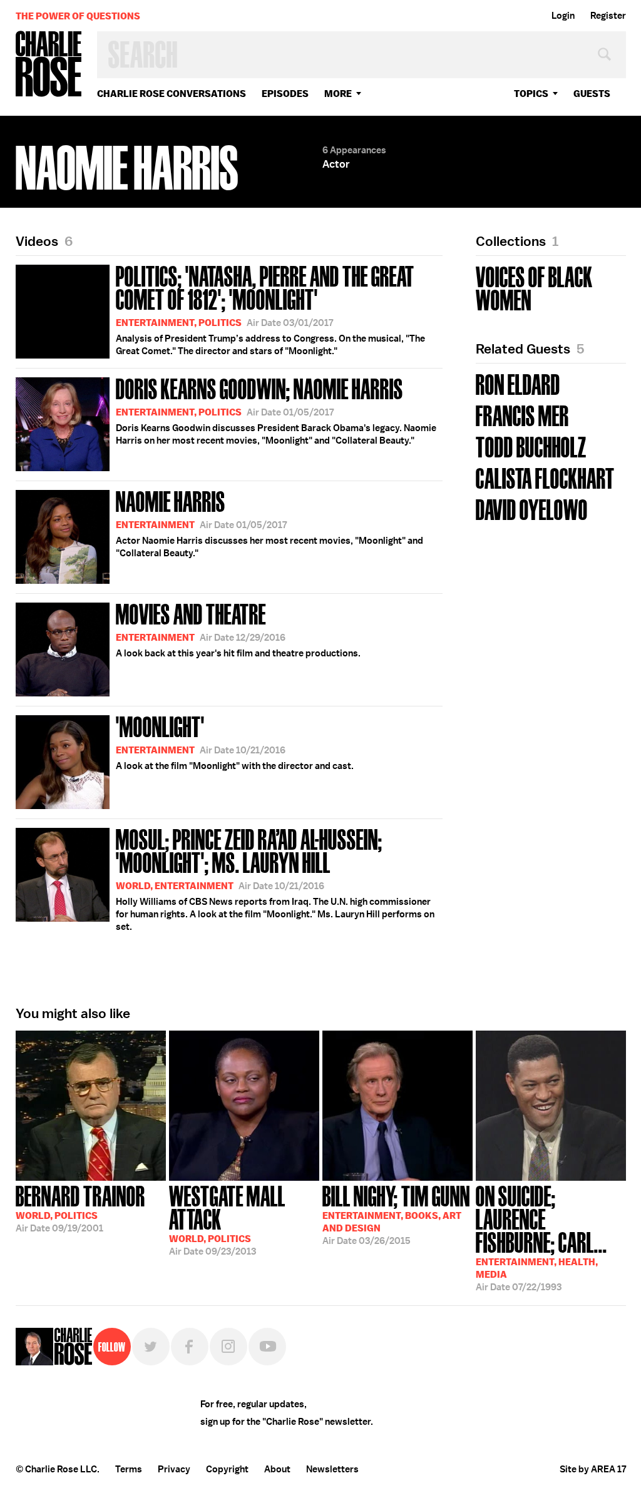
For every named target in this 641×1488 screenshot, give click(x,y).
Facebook (189, 1346)
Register (608, 15)
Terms (128, 1469)
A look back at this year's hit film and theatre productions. (238, 629)
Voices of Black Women (534, 287)
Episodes (285, 93)
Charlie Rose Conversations (171, 93)
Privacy (174, 1469)
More (338, 93)
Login (563, 15)
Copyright (227, 1469)
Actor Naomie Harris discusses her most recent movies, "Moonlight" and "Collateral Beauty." (269, 522)
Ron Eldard (518, 383)
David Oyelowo (532, 508)
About (277, 1469)
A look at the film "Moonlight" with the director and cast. (235, 741)
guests (591, 93)
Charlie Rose (49, 65)
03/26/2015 (396, 1214)
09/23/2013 (227, 1219)
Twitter (151, 1346)
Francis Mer (522, 414)
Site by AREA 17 (593, 1469)
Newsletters (332, 1469)
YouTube (267, 1346)
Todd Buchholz (531, 445)
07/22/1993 (541, 1237)
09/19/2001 (80, 1208)
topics (531, 93)
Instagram (228, 1346)
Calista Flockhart (545, 477)
